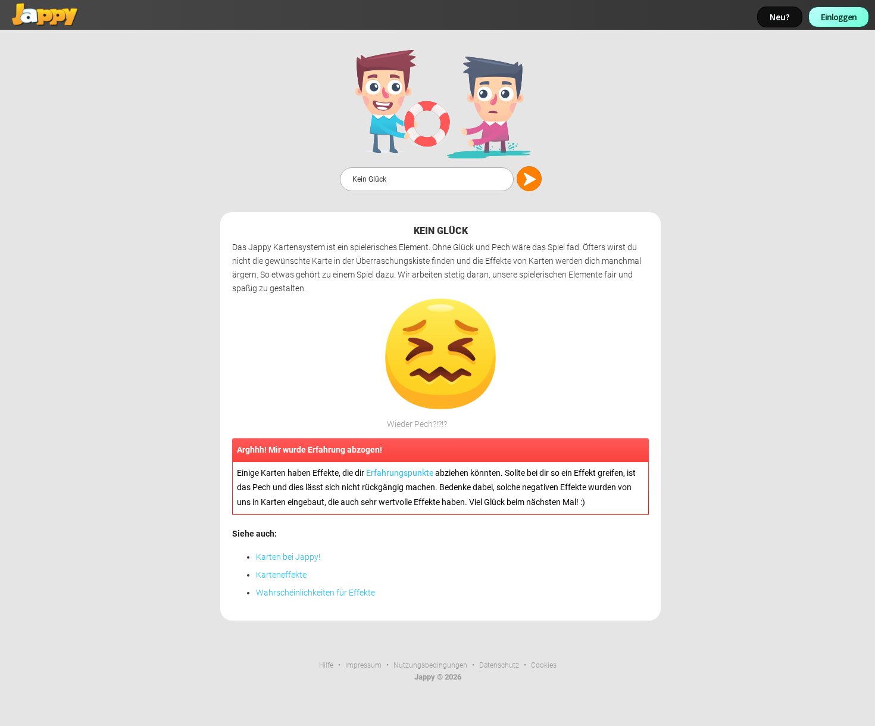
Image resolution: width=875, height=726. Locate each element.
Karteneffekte (281, 575)
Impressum (363, 665)
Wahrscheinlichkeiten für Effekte (315, 593)
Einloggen (839, 17)
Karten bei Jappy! (288, 557)
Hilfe (326, 665)
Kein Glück (441, 230)
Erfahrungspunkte (399, 473)
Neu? (780, 17)
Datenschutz (499, 665)
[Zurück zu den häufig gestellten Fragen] (440, 103)
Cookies (544, 665)
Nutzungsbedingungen (430, 665)
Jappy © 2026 (437, 676)
